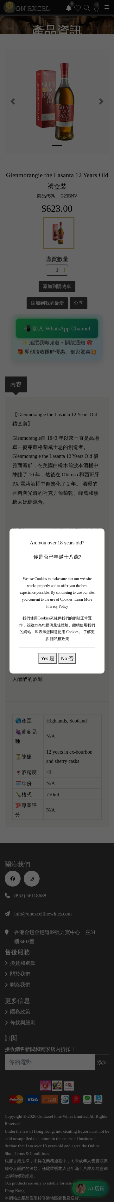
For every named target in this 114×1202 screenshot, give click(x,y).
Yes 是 (47, 658)
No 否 (67, 658)
